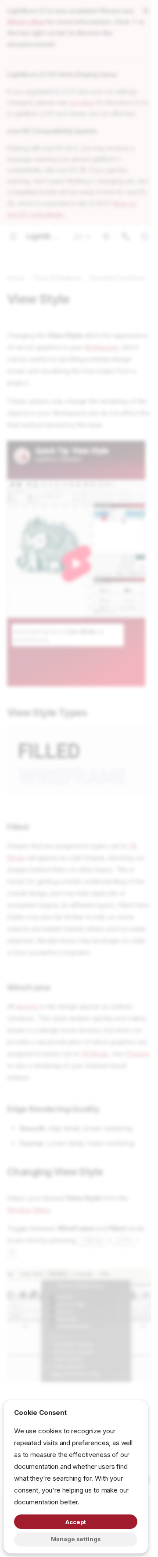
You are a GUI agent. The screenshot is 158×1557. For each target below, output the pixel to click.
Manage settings (76, 1539)
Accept (75, 1521)
